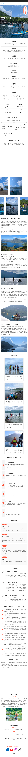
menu (25, 2)
